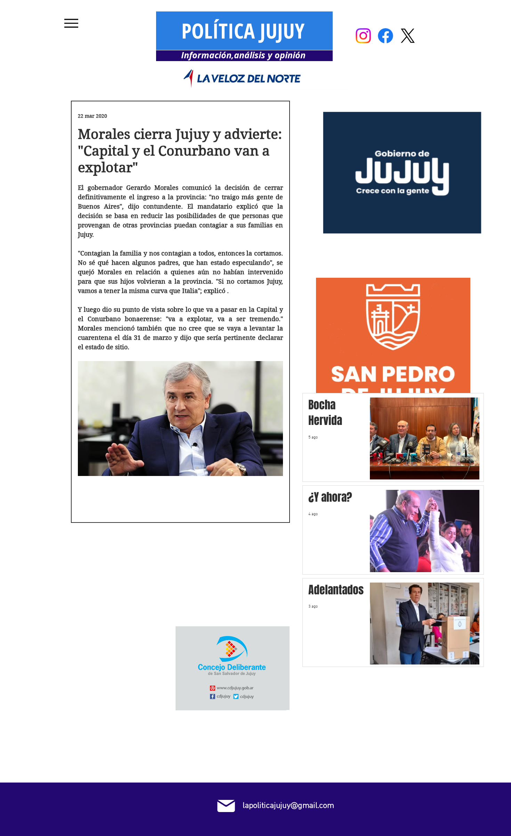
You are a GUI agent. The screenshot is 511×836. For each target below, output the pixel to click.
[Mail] (226, 806)
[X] (408, 36)
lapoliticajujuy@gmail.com (288, 806)
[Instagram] (363, 36)
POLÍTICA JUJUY (243, 30)
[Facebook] (385, 36)
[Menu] (71, 23)
